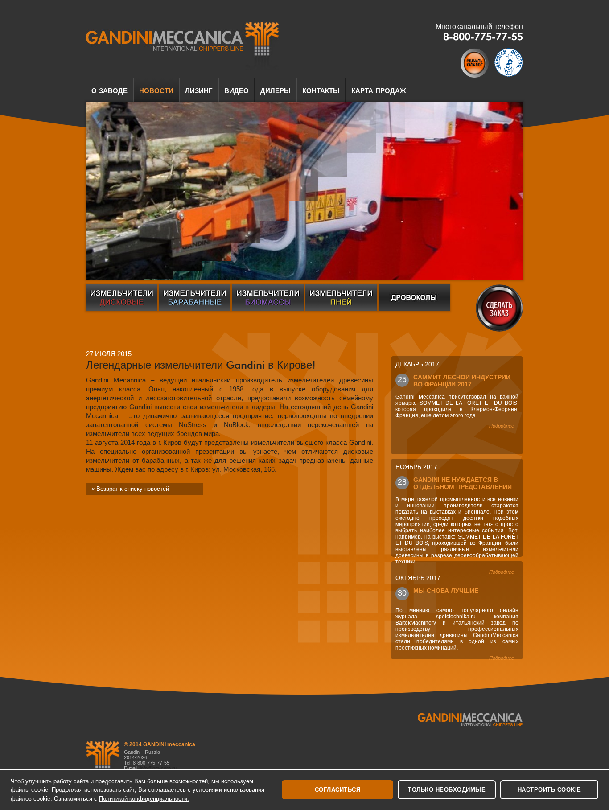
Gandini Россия (182, 46)
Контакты (321, 91)
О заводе (109, 91)
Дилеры (275, 91)
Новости (156, 91)
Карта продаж (378, 91)
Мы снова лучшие (445, 590)
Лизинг (199, 91)
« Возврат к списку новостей (130, 488)
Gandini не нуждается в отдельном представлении (462, 482)
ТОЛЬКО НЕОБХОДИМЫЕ (447, 789)
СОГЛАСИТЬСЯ (338, 789)
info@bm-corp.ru (159, 768)
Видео (236, 91)
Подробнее (501, 425)
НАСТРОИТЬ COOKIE (549, 789)
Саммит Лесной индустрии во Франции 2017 (461, 380)
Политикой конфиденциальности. (144, 798)
